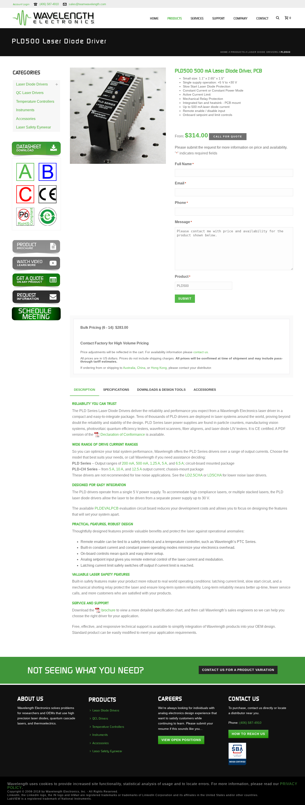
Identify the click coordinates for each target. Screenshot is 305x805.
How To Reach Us (248, 734)
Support (218, 18)
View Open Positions (181, 740)
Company (240, 18)
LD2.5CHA (194, 475)
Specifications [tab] (116, 389)
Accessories (26, 119)
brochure (108, 610)
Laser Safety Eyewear (33, 127)
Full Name (184, 164)
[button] (156, 76)
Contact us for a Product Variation (238, 670)
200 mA (128, 463)
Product (182, 276)
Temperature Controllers (35, 101)
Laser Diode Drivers (263, 52)
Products (174, 18)
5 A (164, 463)
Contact (262, 18)
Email (180, 183)
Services (197, 18)
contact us (200, 352)
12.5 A (137, 469)
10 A (119, 469)
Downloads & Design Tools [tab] (161, 389)
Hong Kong (159, 367)
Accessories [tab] (205, 389)
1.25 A (155, 463)
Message (183, 222)
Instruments (25, 110)
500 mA (142, 463)
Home (154, 18)
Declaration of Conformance (122, 434)
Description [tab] (84, 389)
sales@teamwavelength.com (87, 4)
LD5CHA (214, 475)
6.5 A (180, 463)
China (141, 367)
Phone (181, 203)
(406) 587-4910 (49, 4)
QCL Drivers (100, 718)
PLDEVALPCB (107, 508)
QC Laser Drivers (30, 93)
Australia (129, 367)
